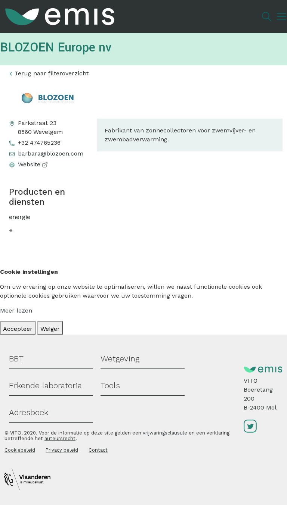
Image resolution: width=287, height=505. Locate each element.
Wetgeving (120, 358)
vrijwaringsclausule (165, 433)
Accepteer (18, 328)
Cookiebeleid (19, 450)
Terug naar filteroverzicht (52, 73)
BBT (16, 358)
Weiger (50, 328)
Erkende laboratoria (45, 385)
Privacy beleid (62, 450)
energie (19, 216)
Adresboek (28, 412)
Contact (98, 450)
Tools (110, 385)
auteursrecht (59, 438)
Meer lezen (16, 310)
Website (29, 164)
